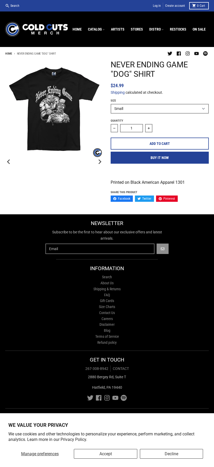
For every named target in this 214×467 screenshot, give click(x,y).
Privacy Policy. (74, 439)
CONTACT (121, 368)
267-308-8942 (96, 368)
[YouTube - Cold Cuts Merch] (196, 53)
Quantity (117, 120)
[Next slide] (99, 161)
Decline (171, 453)
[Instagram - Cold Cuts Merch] (187, 53)
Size (113, 100)
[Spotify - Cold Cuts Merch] (205, 53)
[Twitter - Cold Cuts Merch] (170, 53)
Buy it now (160, 158)
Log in (157, 6)
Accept (105, 453)
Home (8, 53)
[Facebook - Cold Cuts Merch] (178, 53)
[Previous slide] (9, 161)
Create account (175, 6)
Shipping (118, 92)
